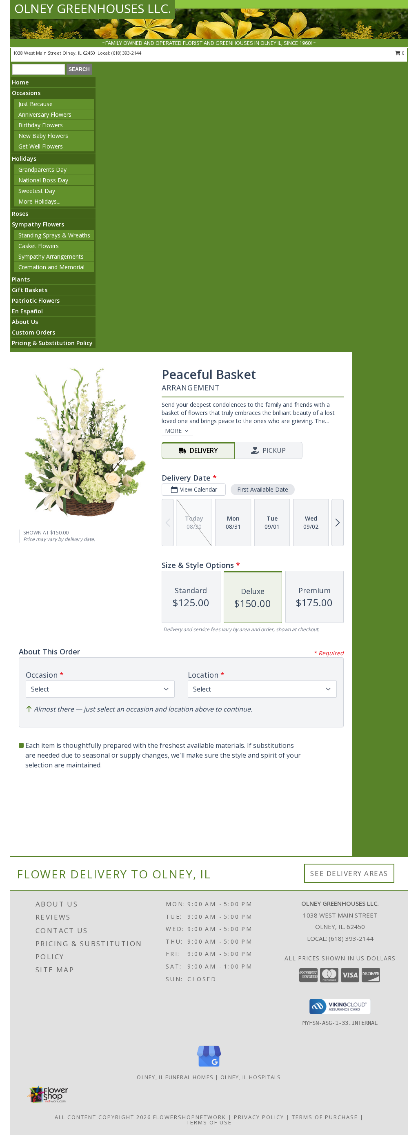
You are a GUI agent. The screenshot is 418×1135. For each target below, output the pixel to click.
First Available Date (262, 489)
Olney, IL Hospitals (250, 1077)
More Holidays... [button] (39, 201)
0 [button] (402, 53)
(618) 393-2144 (126, 53)
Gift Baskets (29, 290)
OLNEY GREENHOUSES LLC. (92, 8)
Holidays (24, 158)
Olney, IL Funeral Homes (175, 1077)
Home (20, 82)
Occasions (26, 93)
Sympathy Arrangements (51, 256)
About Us (25, 322)
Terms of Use (209, 1122)
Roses (20, 213)
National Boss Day (43, 180)
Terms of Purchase (325, 1117)
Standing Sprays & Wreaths (54, 235)
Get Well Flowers (40, 146)
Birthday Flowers (40, 125)
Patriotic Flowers (36, 300)
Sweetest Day (36, 191)
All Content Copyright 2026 (103, 1117)
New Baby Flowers (43, 136)
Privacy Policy (259, 1117)
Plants (21, 279)
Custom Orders (33, 332)
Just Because (35, 104)
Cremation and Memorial (51, 267)
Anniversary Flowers (44, 114)
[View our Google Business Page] (209, 1067)
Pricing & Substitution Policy (52, 343)
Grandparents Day (42, 169)
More (173, 430)
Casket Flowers (38, 246)
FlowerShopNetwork (189, 1117)
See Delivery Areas (349, 873)
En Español (27, 311)
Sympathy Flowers (38, 224)
